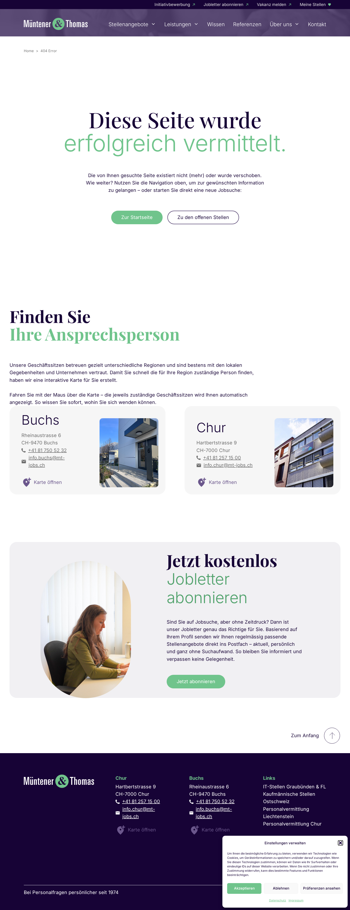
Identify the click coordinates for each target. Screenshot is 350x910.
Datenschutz (277, 900)
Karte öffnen (142, 830)
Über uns (281, 24)
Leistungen (177, 24)
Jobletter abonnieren (223, 4)
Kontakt (317, 24)
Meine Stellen (313, 4)
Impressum (296, 900)
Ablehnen (281, 888)
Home (29, 51)
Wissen (216, 24)
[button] (340, 842)
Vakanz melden (271, 4)
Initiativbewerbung (172, 4)
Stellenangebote (128, 24)
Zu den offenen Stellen (203, 217)
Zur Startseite (137, 217)
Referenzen (247, 24)
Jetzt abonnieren (196, 681)
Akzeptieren (244, 888)
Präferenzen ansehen (321, 888)
